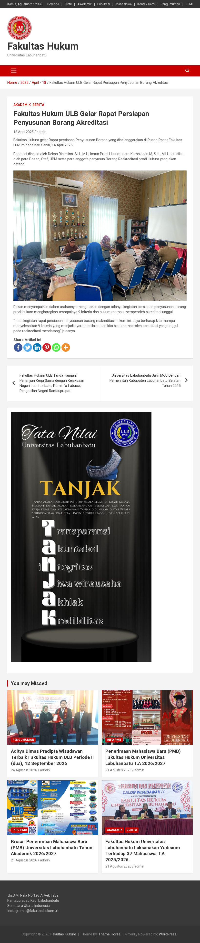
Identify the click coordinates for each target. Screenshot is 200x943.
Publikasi (103, 4)
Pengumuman (170, 4)
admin (41, 132)
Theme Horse (109, 934)
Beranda (53, 4)
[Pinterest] (46, 347)
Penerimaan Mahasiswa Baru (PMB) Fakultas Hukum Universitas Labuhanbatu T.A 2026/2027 (143, 757)
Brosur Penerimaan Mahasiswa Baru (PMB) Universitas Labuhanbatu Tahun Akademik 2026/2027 (51, 847)
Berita (38, 105)
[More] (65, 347)
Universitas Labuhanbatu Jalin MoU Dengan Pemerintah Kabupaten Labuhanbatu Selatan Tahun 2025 (145, 380)
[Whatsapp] (56, 347)
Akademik (84, 4)
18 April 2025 (23, 132)
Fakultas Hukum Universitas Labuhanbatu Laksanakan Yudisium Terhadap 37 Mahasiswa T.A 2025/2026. (142, 850)
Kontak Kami (146, 4)
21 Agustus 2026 (118, 770)
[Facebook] (18, 347)
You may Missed (29, 683)
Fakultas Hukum (43, 46)
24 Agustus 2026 (24, 770)
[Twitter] (27, 347)
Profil (68, 4)
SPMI (189, 4)
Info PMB (114, 740)
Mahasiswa (124, 4)
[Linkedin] (37, 347)
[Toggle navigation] (13, 70)
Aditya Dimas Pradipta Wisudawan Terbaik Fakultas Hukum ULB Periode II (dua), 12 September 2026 (52, 757)
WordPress (168, 934)
